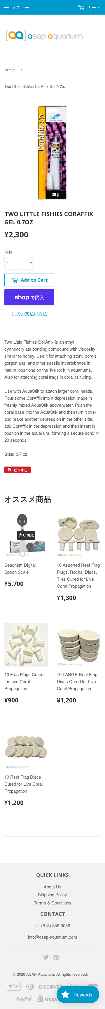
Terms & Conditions (52, 903)
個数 (8, 252)
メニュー (20, 7)
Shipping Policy (52, 894)
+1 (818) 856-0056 (52, 925)
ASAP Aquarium (40, 974)
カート (93, 7)
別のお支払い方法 (29, 313)
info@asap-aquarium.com (52, 937)
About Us (53, 886)
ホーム (10, 69)
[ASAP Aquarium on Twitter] (46, 958)
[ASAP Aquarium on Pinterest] (56, 958)
